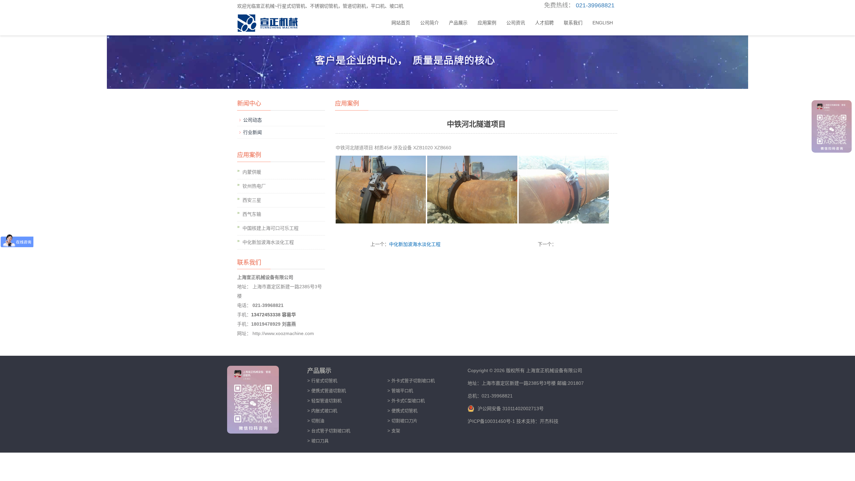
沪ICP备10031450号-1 (492, 421)
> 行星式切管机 (322, 380)
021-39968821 (595, 5)
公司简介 (429, 22)
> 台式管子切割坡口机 (328, 430)
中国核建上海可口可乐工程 (270, 228)
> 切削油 (315, 420)
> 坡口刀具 (318, 440)
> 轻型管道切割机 (324, 400)
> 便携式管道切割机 (326, 390)
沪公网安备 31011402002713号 (511, 408)
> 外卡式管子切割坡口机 (411, 380)
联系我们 (573, 22)
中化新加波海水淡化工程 (415, 244)
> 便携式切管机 (402, 410)
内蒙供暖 (251, 172)
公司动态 (252, 120)
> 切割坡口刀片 (402, 420)
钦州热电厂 (254, 186)
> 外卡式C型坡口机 (406, 400)
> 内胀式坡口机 (322, 410)
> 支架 (393, 430)
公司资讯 (515, 22)
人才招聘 (544, 22)
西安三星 (251, 200)
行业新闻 (252, 132)
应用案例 (487, 22)
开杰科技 (549, 421)
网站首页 (400, 22)
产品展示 (458, 22)
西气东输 (251, 214)
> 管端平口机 (400, 390)
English (602, 22)
